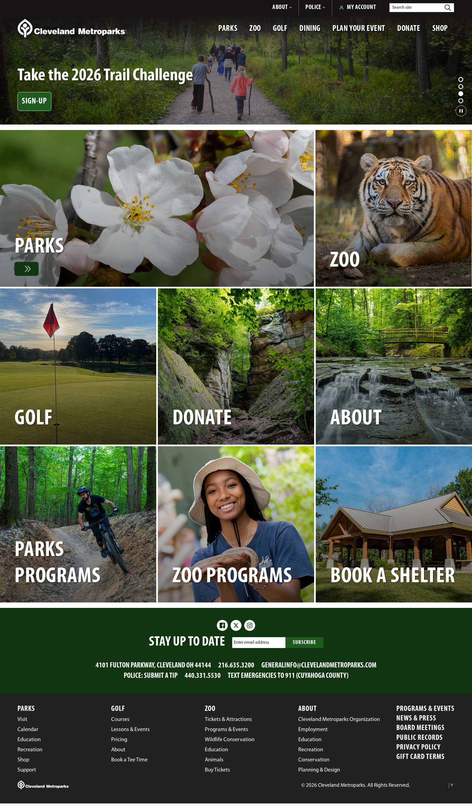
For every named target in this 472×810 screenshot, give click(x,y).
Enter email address (251, 642)
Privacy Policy (418, 747)
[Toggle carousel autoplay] (461, 110)
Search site (402, 7)
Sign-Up (34, 101)
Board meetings (420, 728)
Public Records (419, 738)
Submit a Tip (161, 676)
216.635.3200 (236, 665)
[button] (460, 79)
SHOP (443, 31)
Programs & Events (425, 709)
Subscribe (304, 642)
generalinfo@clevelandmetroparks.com (318, 665)
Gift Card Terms (420, 757)
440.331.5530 (203, 676)
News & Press (416, 718)
